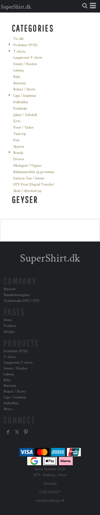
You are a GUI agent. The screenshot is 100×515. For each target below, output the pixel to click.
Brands (18, 153)
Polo (16, 140)
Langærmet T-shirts (27, 57)
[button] (85, 5)
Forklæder (20, 108)
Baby (16, 77)
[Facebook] (8, 432)
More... (9, 409)
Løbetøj (18, 70)
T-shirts (19, 51)
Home (8, 320)
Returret (10, 289)
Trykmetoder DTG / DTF (21, 301)
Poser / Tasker (23, 127)
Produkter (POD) (25, 45)
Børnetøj (19, 83)
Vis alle (18, 38)
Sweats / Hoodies (25, 64)
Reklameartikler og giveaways (33, 172)
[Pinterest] (26, 432)
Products (10, 326)
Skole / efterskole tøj (27, 191)
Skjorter (18, 146)
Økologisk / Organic (27, 165)
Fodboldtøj (20, 102)
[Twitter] (17, 432)
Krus (17, 121)
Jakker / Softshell (25, 115)
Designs (9, 331)
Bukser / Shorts (24, 89)
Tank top (19, 134)
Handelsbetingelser (17, 295)
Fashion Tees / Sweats (28, 178)
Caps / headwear (24, 95)
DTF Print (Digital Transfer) (33, 184)
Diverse (18, 159)
